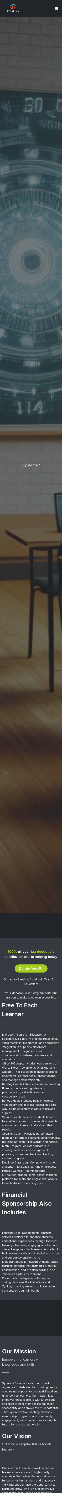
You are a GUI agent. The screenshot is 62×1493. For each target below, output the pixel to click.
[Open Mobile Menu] (56, 8)
